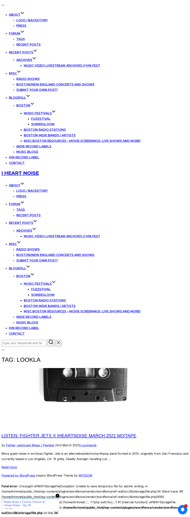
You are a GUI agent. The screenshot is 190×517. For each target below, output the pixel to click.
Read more (9, 467)
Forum (14, 33)
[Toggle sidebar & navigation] (2, 350)
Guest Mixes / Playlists (38, 445)
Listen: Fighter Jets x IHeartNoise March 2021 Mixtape (68, 435)
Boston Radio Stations (45, 130)
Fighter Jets (14, 445)
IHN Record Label (24, 157)
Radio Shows (28, 79)
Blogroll (17, 97)
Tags (20, 39)
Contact (17, 163)
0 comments (87, 445)
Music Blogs (27, 152)
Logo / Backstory (32, 20)
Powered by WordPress (18, 475)
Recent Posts (28, 44)
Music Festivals (38, 113)
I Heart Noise (20, 173)
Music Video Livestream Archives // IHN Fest (62, 65)
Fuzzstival (41, 119)
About (14, 15)
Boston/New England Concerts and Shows (55, 84)
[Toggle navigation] (2, 5)
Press (21, 25)
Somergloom (43, 124)
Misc (13, 73)
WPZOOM (85, 475)
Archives (24, 60)
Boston (23, 105)
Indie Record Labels (33, 146)
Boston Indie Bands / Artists (50, 135)
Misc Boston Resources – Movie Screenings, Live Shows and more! (82, 141)
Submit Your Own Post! (37, 90)
